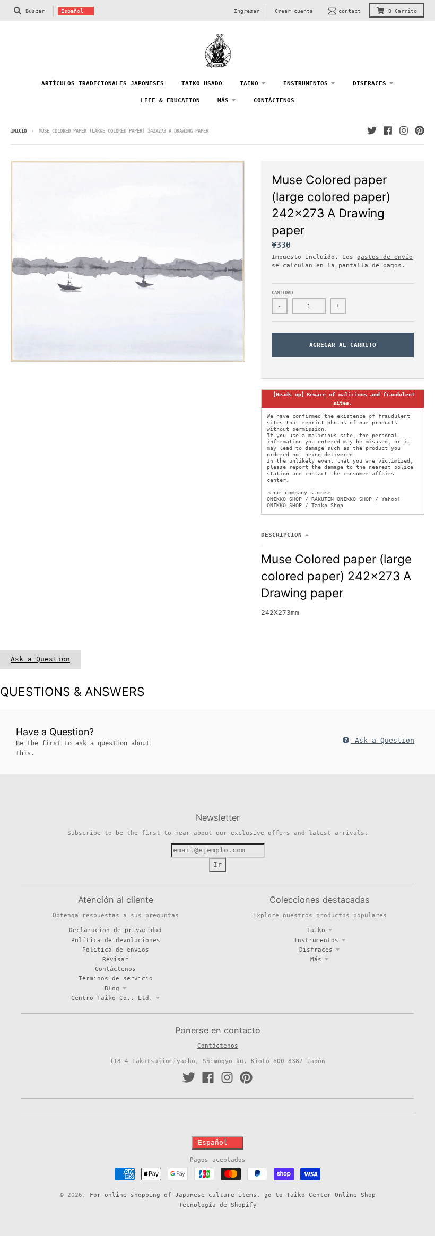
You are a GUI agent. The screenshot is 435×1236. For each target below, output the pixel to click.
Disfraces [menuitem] (369, 83)
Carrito (402, 11)
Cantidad (282, 292)
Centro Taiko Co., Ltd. (112, 998)
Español (72, 11)
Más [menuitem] (223, 100)
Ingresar (246, 11)
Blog (112, 988)
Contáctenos (115, 968)
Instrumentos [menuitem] (305, 83)
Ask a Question (40, 659)
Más (315, 959)
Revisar (115, 959)
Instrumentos (316, 940)
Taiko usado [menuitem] (201, 83)
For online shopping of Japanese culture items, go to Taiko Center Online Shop (233, 1194)
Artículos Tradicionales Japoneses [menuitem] (102, 83)
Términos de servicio (116, 978)
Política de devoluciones (115, 940)
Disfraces (316, 949)
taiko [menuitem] (249, 83)
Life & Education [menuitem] (170, 100)
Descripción (281, 534)
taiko (316, 930)
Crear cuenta (294, 11)
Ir (217, 864)
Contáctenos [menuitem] (274, 100)
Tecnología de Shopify (218, 1204)
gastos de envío (385, 256)
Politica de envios (115, 949)
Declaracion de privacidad (115, 930)
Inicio (19, 131)
